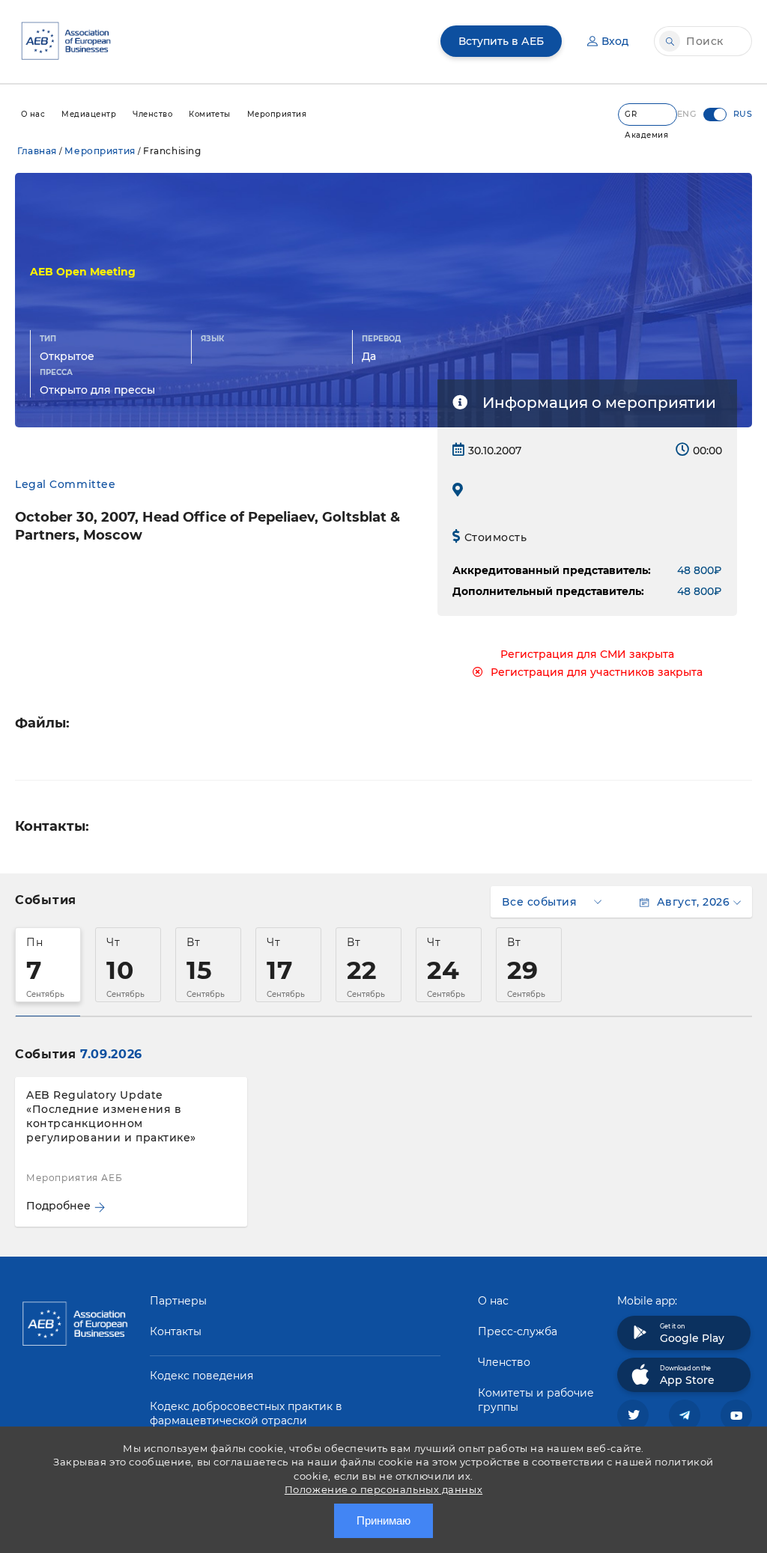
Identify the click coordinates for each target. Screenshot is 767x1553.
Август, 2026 (693, 902)
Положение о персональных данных (383, 1489)
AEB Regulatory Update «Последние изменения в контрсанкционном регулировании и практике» (111, 1116)
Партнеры (178, 1301)
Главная (37, 150)
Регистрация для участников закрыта (597, 672)
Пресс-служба (517, 1331)
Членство (504, 1362)
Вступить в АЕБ (501, 41)
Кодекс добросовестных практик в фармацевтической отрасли (246, 1413)
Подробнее (58, 1205)
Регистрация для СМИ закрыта (587, 654)
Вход (614, 41)
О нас (493, 1301)
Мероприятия (99, 150)
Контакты (175, 1331)
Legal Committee (65, 484)
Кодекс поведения (201, 1375)
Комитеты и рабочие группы (536, 1400)
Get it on (692, 1333)
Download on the (687, 1375)
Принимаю (383, 1520)
